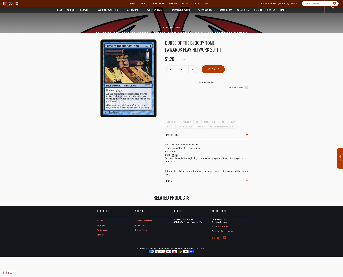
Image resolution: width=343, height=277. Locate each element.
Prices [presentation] (168, 181)
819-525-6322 (224, 227)
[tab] (206, 136)
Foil (222, 121)
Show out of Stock (236, 87)
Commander (186, 121)
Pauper (181, 126)
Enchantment (210, 121)
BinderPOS (202, 248)
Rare (191, 126)
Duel (197, 121)
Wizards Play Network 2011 (221, 126)
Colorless (171, 121)
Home (165, 28)
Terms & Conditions (143, 221)
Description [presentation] (171, 135)
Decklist (340, 158)
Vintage (201, 126)
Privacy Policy (141, 230)
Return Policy (140, 225)
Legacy (232, 121)
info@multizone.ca (225, 231)
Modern (170, 126)
